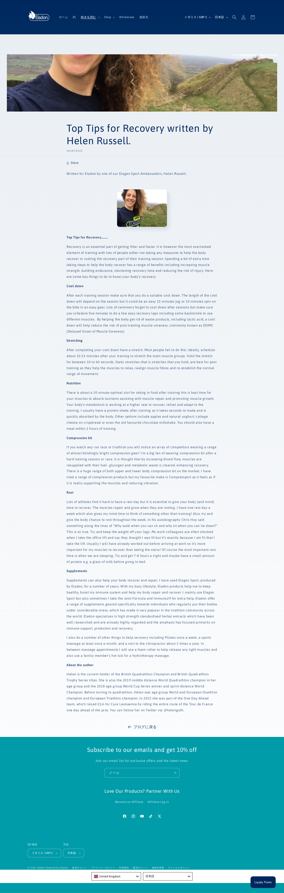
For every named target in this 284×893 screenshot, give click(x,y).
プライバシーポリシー (103, 867)
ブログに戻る (145, 727)
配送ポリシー (140, 867)
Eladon (41, 867)
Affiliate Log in (158, 802)
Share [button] (75, 162)
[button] (90, 17)
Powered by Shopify (57, 867)
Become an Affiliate (129, 802)
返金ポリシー (79, 867)
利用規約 (124, 867)
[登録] (174, 773)
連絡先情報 (158, 867)
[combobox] (116, 876)
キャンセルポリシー (179, 867)
